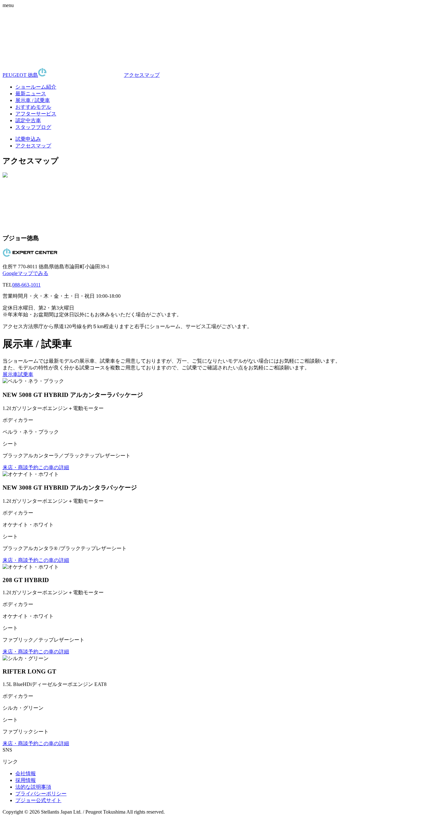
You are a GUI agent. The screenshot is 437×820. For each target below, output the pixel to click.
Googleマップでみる (25, 273)
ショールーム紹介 (35, 87)
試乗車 (25, 374)
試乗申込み (28, 139)
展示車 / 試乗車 (32, 100)
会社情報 (25, 773)
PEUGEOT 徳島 (20, 75)
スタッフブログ (33, 127)
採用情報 (25, 780)
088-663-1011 (26, 285)
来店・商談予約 (20, 467)
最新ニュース (30, 93)
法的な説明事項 (33, 787)
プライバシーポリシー (41, 793)
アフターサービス (35, 113)
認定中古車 (28, 120)
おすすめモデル (33, 107)
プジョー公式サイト (38, 800)
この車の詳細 (53, 467)
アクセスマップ (142, 75)
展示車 (10, 374)
